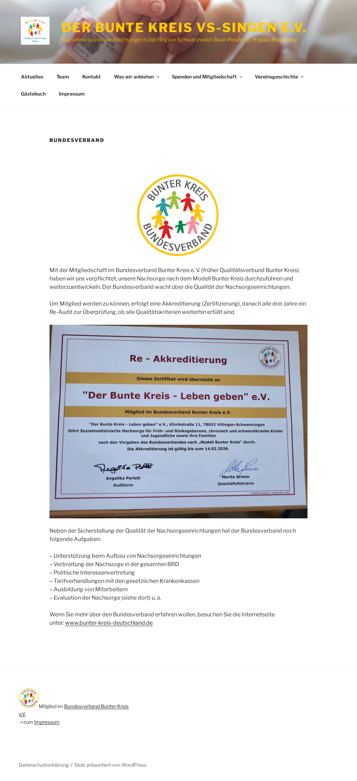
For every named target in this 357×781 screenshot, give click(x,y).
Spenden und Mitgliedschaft (204, 77)
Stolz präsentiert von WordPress (110, 765)
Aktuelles (32, 77)
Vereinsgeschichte (276, 77)
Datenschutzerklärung (44, 765)
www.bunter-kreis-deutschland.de (109, 622)
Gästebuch (33, 94)
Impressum (72, 94)
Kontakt (91, 77)
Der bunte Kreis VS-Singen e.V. (184, 27)
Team (62, 77)
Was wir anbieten (134, 77)
